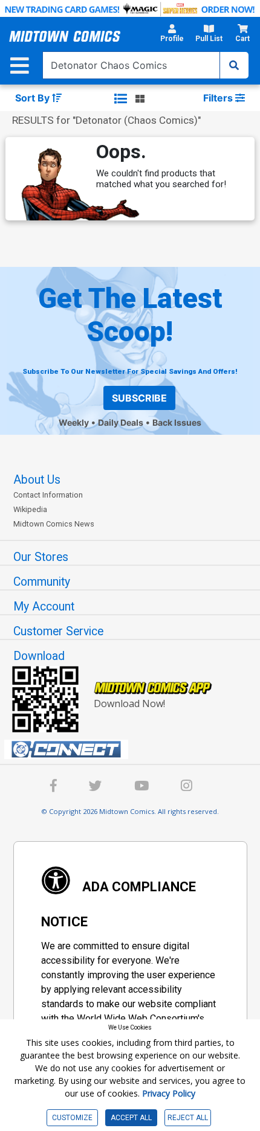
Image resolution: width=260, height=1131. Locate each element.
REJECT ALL (187, 1117)
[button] (172, 36)
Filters (219, 98)
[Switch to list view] (120, 98)
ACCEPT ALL (131, 1117)
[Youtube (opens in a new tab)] (141, 787)
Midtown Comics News (53, 523)
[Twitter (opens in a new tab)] (95, 787)
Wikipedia (30, 509)
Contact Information (48, 494)
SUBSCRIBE (139, 398)
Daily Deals (120, 422)
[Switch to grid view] (140, 98)
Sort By (33, 98)
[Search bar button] (234, 65)
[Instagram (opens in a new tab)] (186, 787)
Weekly (74, 422)
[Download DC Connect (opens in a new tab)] (135, 749)
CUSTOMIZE (72, 1117)
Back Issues (176, 422)
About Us (36, 480)
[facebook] (53, 787)
